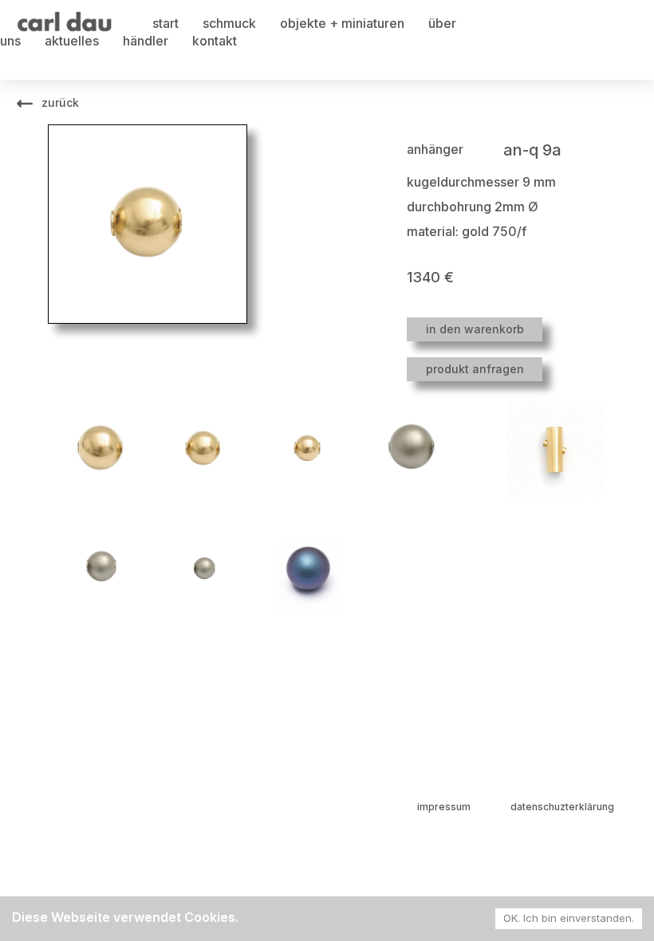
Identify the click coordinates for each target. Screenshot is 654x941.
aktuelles (72, 41)
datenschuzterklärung (562, 807)
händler (145, 41)
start (165, 23)
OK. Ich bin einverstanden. (568, 917)
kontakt (214, 41)
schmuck (229, 23)
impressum (444, 807)
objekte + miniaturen (342, 23)
